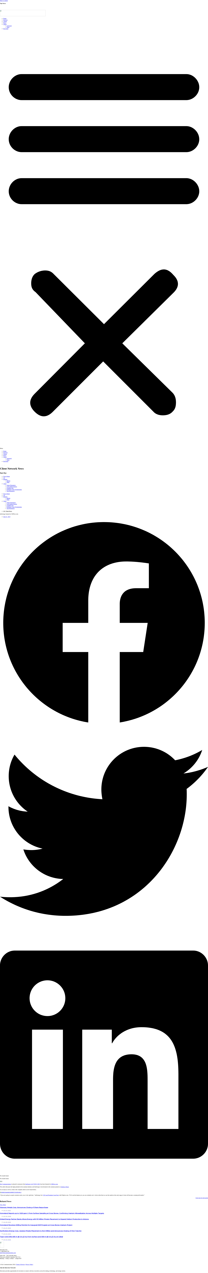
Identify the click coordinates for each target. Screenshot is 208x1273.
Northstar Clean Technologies (14, 489)
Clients (5, 21)
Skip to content (4, 0)
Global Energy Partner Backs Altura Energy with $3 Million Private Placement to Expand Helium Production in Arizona (44, 1219)
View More (3, 1205)
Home (4, 18)
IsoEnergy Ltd (29, 1184)
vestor (5, 28)
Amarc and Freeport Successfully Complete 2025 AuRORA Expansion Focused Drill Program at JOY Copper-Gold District (32, 7)
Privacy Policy (29, 1264)
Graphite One (9, 488)
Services (5, 20)
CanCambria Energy (11, 486)
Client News (9, 511)
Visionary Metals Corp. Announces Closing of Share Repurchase (24, 1207)
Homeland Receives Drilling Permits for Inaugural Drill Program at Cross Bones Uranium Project (36, 1225)
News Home (6, 476)
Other (7, 482)
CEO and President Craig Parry (51, 1195)
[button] (104, 240)
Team (7, 27)
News (4, 23)
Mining (8, 481)
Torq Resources (10, 491)
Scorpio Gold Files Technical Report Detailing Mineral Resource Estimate (19, 6)
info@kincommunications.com (8, 1252)
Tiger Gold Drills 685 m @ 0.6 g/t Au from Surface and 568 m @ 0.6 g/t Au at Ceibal (31, 1237)
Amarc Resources (11, 485)
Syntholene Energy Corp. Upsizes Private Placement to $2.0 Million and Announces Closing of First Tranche (40, 1231)
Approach (9, 26)
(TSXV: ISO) (36, 1184)
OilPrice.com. (54, 1184)
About (4, 24)
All (4, 478)
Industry (5, 479)
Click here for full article (201, 1198)
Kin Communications (5, 1184)
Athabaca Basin (65, 1187)
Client (4, 483)
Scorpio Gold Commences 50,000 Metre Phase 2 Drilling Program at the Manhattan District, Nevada (26, 9)
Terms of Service (20, 1264)
